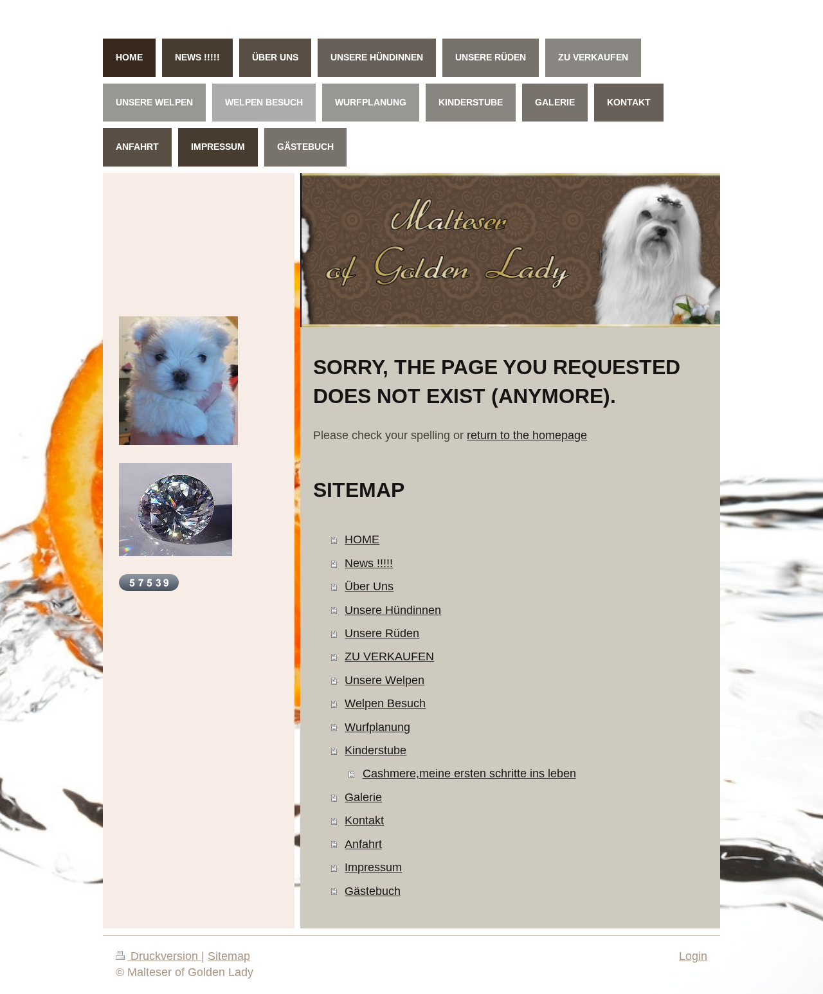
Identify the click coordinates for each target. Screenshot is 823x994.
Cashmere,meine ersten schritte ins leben (469, 773)
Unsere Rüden (382, 633)
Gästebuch (373, 891)
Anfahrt (363, 844)
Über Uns (369, 586)
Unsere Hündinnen (393, 610)
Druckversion (164, 956)
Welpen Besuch (385, 703)
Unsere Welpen (384, 680)
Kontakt (364, 820)
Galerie (363, 797)
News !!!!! (369, 563)
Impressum (373, 867)
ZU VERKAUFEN (389, 656)
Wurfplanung (377, 727)
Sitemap (229, 956)
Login (693, 956)
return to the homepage (527, 435)
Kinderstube (375, 750)
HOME (362, 539)
